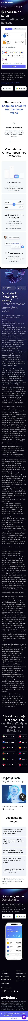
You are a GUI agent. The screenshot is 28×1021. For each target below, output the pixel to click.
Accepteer (14, 1018)
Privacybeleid (4, 970)
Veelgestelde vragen (21, 973)
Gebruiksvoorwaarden (7, 979)
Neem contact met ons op (21, 977)
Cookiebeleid (4, 973)
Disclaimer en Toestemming (5, 982)
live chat (4, 883)
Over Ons (18, 970)
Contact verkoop (20, 980)
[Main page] (7, 2)
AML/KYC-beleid (5, 976)
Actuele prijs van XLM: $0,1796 (10, 83)
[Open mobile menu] (25, 2)
